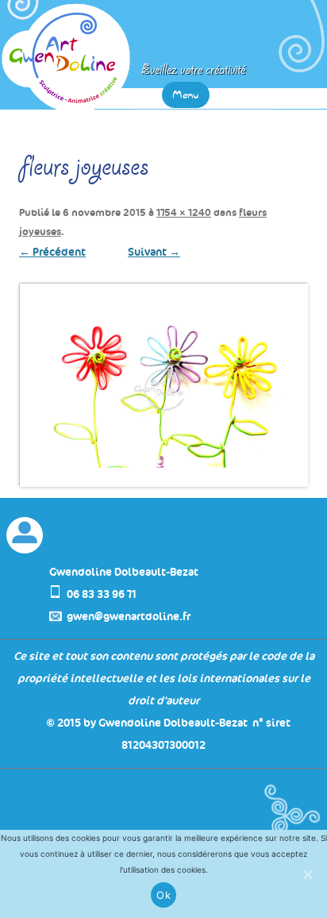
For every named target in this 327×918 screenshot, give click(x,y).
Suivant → (154, 252)
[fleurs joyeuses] (163, 385)
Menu (185, 95)
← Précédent (52, 252)
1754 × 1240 (183, 212)
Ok (163, 895)
